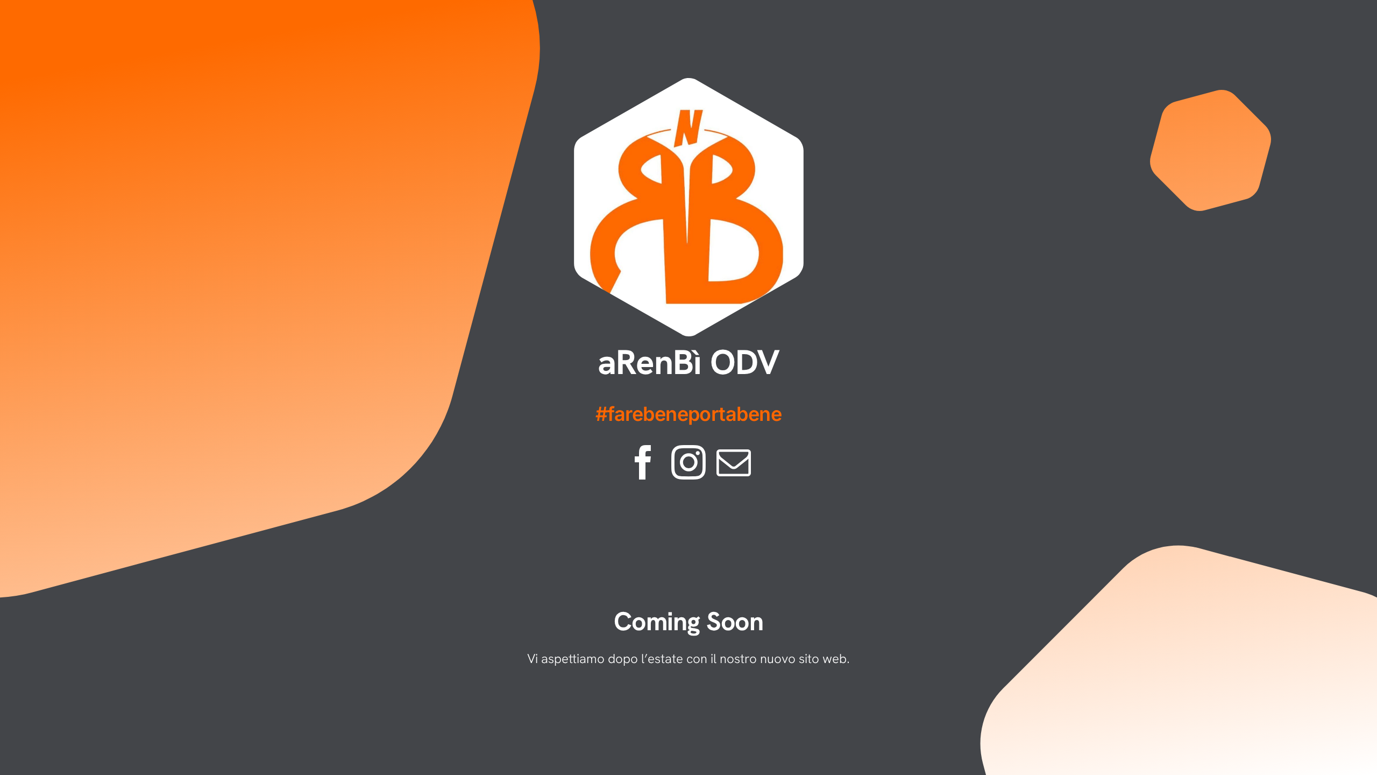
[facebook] (643, 462)
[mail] (733, 462)
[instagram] (688, 462)
